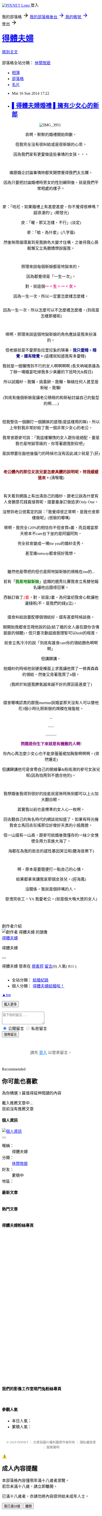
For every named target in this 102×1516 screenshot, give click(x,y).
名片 (16, 85)
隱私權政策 (88, 1442)
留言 (48, 966)
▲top (6, 995)
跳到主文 (10, 52)
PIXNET (22, 1442)
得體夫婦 (18, 38)
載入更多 (10, 1004)
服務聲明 (53, 1447)
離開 (28, 1506)
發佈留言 (10, 1034)
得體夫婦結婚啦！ (48, 986)
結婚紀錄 (41, 980)
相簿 (16, 73)
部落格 (18, 79)
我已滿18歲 (12, 1506)
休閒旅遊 (43, 63)
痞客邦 (38, 966)
